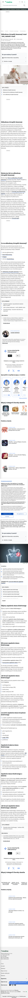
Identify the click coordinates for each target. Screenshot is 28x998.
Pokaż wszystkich (23, 398)
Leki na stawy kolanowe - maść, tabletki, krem (14, 307)
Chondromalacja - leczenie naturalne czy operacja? (13, 310)
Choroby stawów (23, 31)
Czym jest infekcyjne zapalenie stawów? (12, 582)
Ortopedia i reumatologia (14, 31)
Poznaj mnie (5, 395)
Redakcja (3, 968)
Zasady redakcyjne (5, 973)
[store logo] (8, 2)
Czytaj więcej (6, 323)
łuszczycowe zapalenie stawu (10, 662)
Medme (2, 31)
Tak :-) (10, 355)
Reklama (3, 975)
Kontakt (3, 966)
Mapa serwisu (4, 971)
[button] (3, 2)
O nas (2, 963)
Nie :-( (18, 355)
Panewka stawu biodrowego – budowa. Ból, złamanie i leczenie (13, 828)
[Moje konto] (25, 2)
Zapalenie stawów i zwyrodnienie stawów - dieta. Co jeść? (13, 304)
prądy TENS (5, 737)
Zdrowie (6, 31)
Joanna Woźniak (7, 40)
